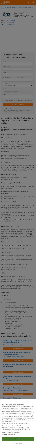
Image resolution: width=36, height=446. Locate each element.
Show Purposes (18, 443)
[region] (18, 422)
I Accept (18, 439)
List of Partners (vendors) (8, 434)
